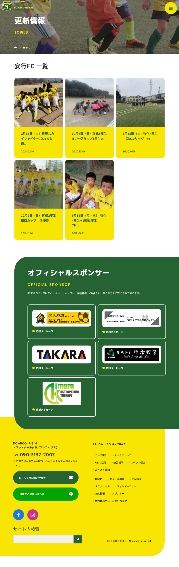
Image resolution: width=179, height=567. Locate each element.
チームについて (123, 455)
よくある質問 (102, 469)
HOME (98, 479)
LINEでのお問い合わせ (31, 494)
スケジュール (102, 486)
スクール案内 (117, 479)
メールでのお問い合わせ (32, 477)
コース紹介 (101, 455)
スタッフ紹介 (138, 462)
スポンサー (118, 493)
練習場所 (118, 462)
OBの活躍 (100, 462)
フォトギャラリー (126, 486)
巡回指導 (136, 479)
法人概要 (100, 493)
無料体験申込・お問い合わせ (111, 500)
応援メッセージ (44, 331)
